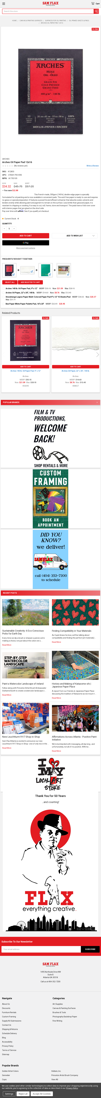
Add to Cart (25, 367)
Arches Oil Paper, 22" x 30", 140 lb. (20, 293)
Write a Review (93, 166)
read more (6, 645)
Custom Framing (9, 1017)
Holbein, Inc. (56, 1071)
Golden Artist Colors (10, 1071)
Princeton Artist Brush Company (64, 1075)
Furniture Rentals (9, 1012)
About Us (6, 1004)
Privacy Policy (7, 1046)
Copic (4, 1079)
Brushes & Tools (59, 1012)
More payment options (25, 248)
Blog (4, 1038)
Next (97, 355)
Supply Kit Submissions (11, 1021)
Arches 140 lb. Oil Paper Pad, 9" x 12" (21, 288)
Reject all (23, 1093)
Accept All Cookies (42, 1093)
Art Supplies (58, 1004)
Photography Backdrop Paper (65, 1017)
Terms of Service (9, 1050)
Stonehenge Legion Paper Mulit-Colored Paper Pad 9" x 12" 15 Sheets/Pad (38, 297)
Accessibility (7, 1042)
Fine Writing (57, 1021)
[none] (50, 91)
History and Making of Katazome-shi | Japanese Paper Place (71, 685)
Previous (3, 355)
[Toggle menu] (3, 3)
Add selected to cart (30, 282)
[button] (50, 867)
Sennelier (6, 1075)
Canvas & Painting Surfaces (64, 1008)
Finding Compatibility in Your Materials (71, 630)
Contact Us (6, 1025)
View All (54, 1079)
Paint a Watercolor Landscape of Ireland (23, 683)
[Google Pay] (25, 242)
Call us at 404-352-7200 (50, 982)
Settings (9, 1093)
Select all (10, 282)
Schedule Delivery (9, 1033)
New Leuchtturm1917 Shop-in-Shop (21, 736)
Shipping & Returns (10, 1029)
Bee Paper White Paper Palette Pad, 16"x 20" (25, 304)
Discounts (6, 1008)
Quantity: (7, 224)
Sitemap (5, 1054)
